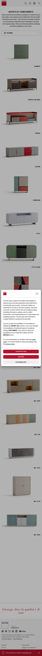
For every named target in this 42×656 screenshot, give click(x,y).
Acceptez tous (21, 351)
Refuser (21, 357)
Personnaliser (21, 362)
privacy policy (10, 344)
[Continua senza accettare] (37, 293)
